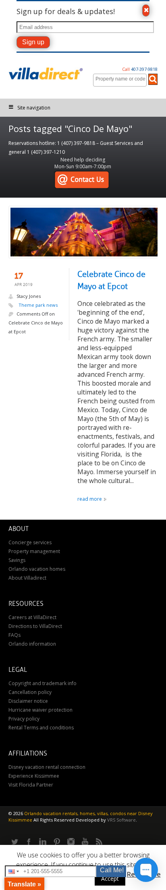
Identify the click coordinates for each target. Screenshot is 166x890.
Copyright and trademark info (42, 683)
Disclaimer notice (28, 701)
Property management (34, 551)
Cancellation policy (30, 692)
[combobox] (120, 80)
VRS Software (121, 820)
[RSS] (99, 842)
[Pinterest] (57, 842)
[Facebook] (29, 842)
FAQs (14, 635)
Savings (16, 560)
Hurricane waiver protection (40, 709)
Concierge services (30, 542)
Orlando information (32, 643)
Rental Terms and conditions (41, 727)
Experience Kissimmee (33, 775)
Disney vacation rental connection (46, 767)
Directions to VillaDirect (35, 626)
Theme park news (38, 305)
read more (89, 499)
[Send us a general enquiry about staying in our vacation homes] (82, 180)
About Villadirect (27, 577)
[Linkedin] (43, 842)
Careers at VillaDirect (32, 617)
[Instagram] (71, 842)
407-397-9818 (140, 69)
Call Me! (112, 870)
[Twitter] (14, 842)
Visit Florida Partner (30, 784)
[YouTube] (85, 842)
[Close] (145, 10)
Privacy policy (23, 718)
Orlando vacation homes (36, 569)
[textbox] (121, 79)
